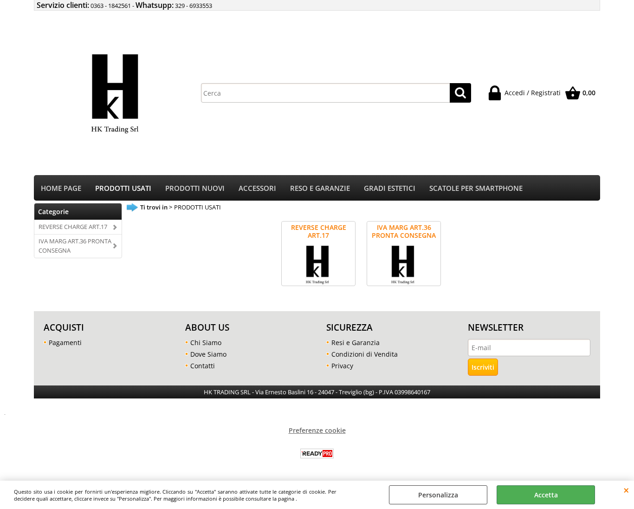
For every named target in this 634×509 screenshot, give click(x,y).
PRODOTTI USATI (123, 188)
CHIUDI (626, 490)
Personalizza (438, 494)
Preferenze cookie (317, 430)
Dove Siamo (208, 354)
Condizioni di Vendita (364, 354)
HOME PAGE (61, 188)
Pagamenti (65, 342)
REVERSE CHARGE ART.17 (73, 226)
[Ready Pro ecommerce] (317, 453)
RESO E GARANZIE (320, 188)
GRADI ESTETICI (389, 188)
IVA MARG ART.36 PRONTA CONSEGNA (75, 245)
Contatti (202, 365)
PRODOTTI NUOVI (195, 188)
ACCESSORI (257, 188)
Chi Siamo (205, 342)
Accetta (546, 494)
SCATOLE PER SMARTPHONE (476, 188)
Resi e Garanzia (355, 342)
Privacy (342, 365)
